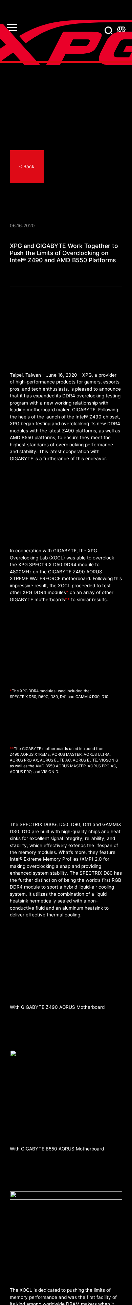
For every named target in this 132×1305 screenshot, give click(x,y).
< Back (26, 166)
